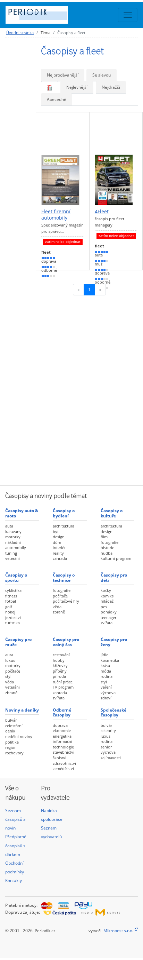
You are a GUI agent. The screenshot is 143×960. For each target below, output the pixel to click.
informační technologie (63, 744)
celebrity (108, 730)
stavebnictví (63, 752)
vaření (106, 687)
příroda (59, 676)
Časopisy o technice (64, 577)
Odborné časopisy (62, 712)
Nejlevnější (76, 87)
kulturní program (116, 558)
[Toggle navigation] (127, 15)
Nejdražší (111, 87)
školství (59, 757)
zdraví (106, 697)
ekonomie (62, 730)
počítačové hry (66, 601)
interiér (59, 547)
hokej (10, 611)
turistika (12, 622)
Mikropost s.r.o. (118, 931)
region (11, 747)
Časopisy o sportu (16, 577)
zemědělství (63, 768)
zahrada (60, 558)
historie (107, 547)
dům (57, 542)
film (104, 536)
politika (12, 742)
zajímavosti (111, 757)
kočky (106, 590)
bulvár (11, 720)
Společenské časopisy (113, 712)
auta (9, 526)
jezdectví (13, 617)
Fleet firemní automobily (55, 214)
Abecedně (56, 99)
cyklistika (13, 590)
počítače (60, 595)
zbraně (59, 611)
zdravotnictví (64, 763)
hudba (106, 553)
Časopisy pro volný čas (66, 641)
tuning (11, 553)
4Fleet (102, 211)
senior (106, 746)
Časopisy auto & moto (21, 513)
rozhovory (14, 752)
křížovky (60, 665)
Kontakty (13, 880)
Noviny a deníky (22, 710)
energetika (62, 736)
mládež (107, 601)
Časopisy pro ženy (114, 641)
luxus (10, 660)
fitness (11, 595)
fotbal (10, 601)
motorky (12, 536)
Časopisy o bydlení (64, 513)
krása (105, 665)
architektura (63, 526)
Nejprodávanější (62, 75)
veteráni (12, 558)
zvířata (106, 622)
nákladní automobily (15, 545)
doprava (60, 725)
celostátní (14, 725)
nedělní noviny (18, 736)
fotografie (109, 542)
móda (106, 671)
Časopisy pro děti (114, 577)
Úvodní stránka (20, 32)
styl (8, 676)
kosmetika (110, 660)
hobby (59, 660)
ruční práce (63, 681)
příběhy (60, 671)
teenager (108, 617)
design (59, 536)
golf (8, 606)
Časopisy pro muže (18, 641)
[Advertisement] (71, 403)
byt (56, 531)
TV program (63, 687)
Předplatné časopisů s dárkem (15, 845)
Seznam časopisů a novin (15, 819)
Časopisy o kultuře (112, 513)
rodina (106, 676)
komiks (107, 595)
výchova (108, 692)
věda (57, 606)
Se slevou (101, 75)
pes (104, 606)
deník (10, 730)
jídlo (105, 654)
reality (58, 553)
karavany (13, 531)
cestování (61, 654)
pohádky (109, 611)
